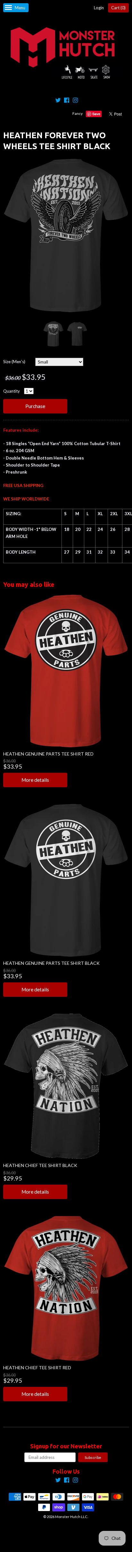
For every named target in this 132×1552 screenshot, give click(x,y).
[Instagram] (75, 101)
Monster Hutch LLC (71, 1517)
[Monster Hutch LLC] (66, 53)
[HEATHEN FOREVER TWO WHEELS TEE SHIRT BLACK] (53, 334)
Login (99, 7)
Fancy (77, 113)
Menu (20, 7)
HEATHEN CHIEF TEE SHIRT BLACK (40, 1165)
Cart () (118, 7)
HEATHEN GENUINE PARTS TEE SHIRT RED (48, 753)
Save (96, 113)
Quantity (11, 391)
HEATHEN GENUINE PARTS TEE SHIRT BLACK (51, 963)
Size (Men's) (14, 361)
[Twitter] (58, 101)
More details (35, 780)
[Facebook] (66, 101)
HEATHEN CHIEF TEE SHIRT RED (37, 1367)
